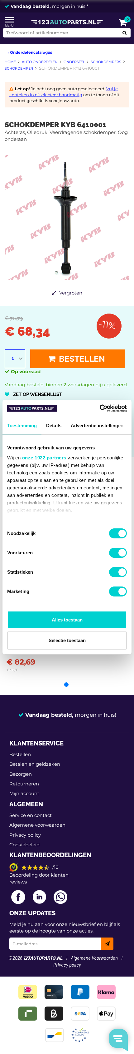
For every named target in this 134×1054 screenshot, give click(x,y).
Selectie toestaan (67, 640)
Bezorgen (20, 774)
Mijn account (24, 793)
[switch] (118, 553)
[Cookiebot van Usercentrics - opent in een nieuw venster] (99, 408)
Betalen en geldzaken (34, 764)
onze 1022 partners (44, 457)
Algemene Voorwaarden (94, 958)
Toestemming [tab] (22, 425)
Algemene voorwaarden (37, 825)
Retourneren (24, 784)
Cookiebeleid (24, 845)
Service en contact (30, 815)
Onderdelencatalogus (30, 52)
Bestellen (81, 359)
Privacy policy (25, 835)
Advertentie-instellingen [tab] (97, 425)
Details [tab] (53, 425)
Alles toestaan (67, 619)
